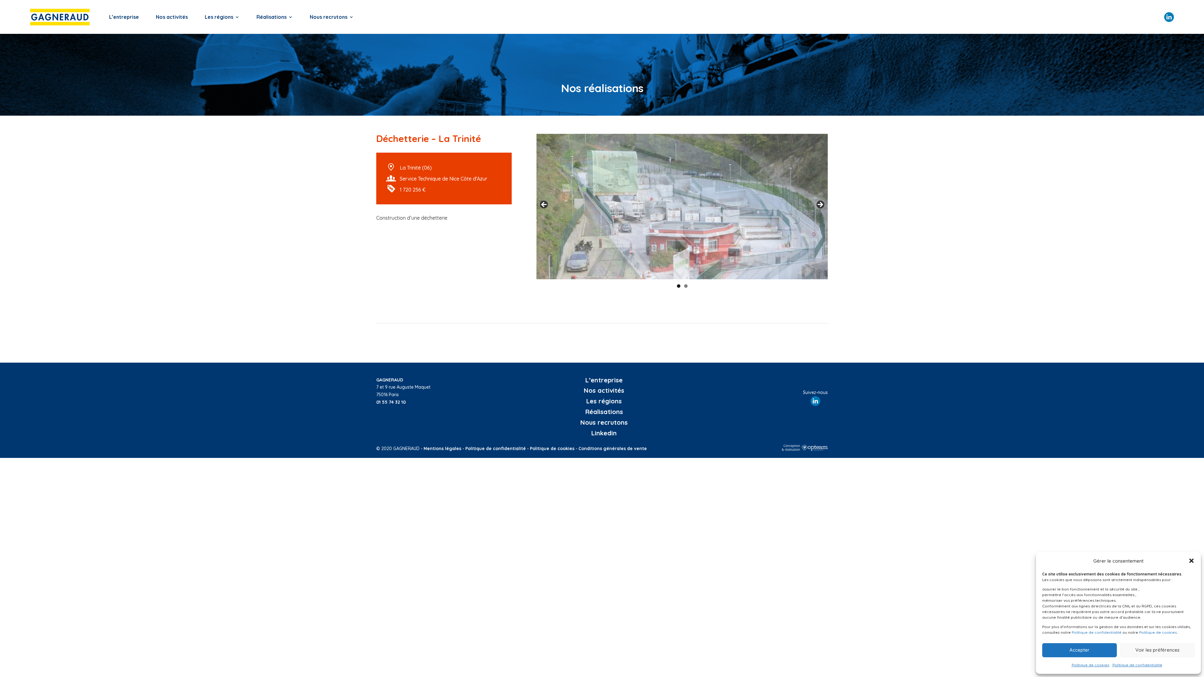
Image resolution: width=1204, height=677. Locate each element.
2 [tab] (686, 286)
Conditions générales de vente (612, 448)
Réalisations (271, 17)
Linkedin (604, 433)
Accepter (1079, 650)
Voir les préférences (1157, 650)
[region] (682, 206)
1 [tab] (678, 286)
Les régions (219, 17)
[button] (1191, 561)
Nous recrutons (328, 17)
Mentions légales (442, 448)
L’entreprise (124, 17)
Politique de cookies (1158, 632)
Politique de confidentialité (1097, 632)
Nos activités (172, 17)
